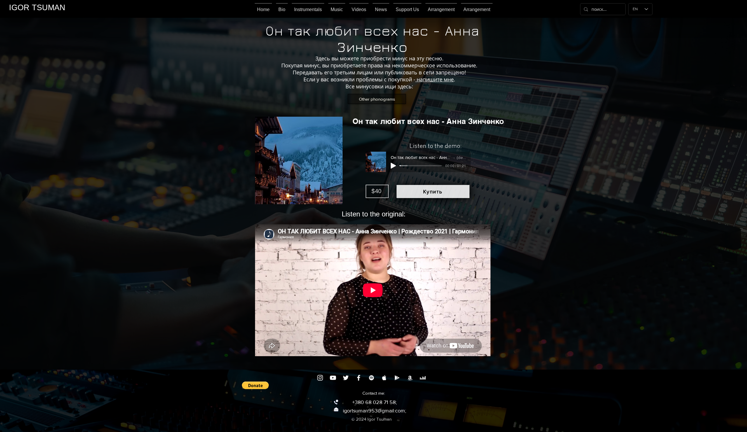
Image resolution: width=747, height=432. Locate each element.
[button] (255, 385)
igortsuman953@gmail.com (374, 411)
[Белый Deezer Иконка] (423, 378)
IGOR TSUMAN (37, 7)
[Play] (393, 166)
